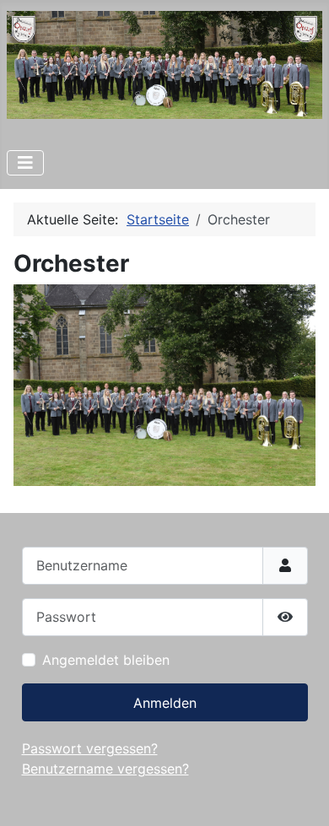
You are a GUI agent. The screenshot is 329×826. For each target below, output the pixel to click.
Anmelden (165, 702)
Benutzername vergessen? (105, 768)
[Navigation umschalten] (25, 162)
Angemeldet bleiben (106, 659)
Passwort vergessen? (90, 748)
